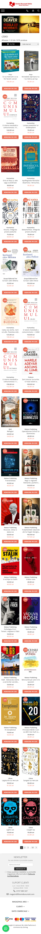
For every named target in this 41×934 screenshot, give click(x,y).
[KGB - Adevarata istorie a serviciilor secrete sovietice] (10, 660)
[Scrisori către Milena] (10, 262)
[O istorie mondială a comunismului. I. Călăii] (31, 311)
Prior (10, 75)
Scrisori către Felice (30, 281)
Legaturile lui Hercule (10, 780)
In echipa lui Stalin (10, 579)
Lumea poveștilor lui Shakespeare (30, 126)
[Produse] (3, 11)
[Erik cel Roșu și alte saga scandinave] (10, 159)
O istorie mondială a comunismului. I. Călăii (31, 331)
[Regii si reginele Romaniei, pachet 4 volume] (31, 462)
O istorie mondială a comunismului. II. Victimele (10, 380)
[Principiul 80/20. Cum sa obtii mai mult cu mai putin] (31, 711)
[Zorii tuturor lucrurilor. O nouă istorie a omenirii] (31, 361)
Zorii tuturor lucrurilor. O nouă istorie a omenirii (31, 380)
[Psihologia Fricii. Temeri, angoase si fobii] (10, 610)
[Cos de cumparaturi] (33, 10)
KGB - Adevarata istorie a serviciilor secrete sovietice (10, 681)
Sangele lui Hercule (30, 780)
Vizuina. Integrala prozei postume (10, 231)
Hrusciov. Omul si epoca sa (10, 531)
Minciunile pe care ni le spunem (31, 681)
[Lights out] (10, 811)
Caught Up (31, 830)
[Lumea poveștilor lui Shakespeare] (31, 107)
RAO (10, 429)
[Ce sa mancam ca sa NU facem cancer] (10, 60)
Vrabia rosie (30, 579)
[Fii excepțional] (10, 711)
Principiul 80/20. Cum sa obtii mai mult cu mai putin (31, 731)
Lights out (10, 830)
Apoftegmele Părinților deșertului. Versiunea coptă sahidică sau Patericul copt (30, 181)
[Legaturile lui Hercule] (10, 761)
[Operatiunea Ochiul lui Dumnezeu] (31, 411)
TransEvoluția (10, 480)
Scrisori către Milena (10, 281)
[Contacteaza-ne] (27, 10)
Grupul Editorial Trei (10, 279)
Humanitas (10, 123)
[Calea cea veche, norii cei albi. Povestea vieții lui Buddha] (10, 312)
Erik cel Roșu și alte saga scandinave (10, 181)
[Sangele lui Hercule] (31, 761)
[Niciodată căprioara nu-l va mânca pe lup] (31, 60)
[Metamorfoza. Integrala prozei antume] (31, 211)
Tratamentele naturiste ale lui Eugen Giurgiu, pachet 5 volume (31, 531)
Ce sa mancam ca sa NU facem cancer (10, 78)
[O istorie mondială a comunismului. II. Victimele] (10, 361)
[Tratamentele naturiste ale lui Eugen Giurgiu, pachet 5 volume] (31, 511)
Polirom (30, 377)
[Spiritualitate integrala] (20, 24)
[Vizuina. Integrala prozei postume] (10, 211)
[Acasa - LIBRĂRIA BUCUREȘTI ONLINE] (20, 4)
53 (33, 847)
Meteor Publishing (31, 429)
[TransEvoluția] (10, 462)
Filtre (12, 44)
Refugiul (10, 431)
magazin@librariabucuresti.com (21, 894)
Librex (10, 778)
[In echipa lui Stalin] (10, 561)
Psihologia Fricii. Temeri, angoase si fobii (10, 630)
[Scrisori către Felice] (31, 261)
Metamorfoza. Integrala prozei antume (31, 231)
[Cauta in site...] (38, 10)
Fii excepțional (10, 730)
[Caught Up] (31, 811)
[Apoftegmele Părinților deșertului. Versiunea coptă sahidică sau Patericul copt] (31, 159)
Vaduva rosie (31, 629)
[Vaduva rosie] (31, 610)
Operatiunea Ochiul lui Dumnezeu (31, 432)
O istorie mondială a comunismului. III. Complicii (10, 126)
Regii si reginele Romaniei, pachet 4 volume (30, 481)
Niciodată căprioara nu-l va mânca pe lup (31, 78)
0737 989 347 (22, 891)
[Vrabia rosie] (31, 561)
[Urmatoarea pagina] (36, 847)
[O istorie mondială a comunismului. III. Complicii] (10, 107)
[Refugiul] (10, 411)
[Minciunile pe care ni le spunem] (31, 661)
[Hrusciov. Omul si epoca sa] (10, 511)
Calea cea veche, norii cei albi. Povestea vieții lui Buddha (10, 331)
